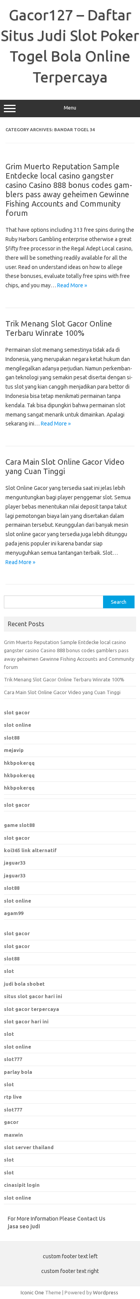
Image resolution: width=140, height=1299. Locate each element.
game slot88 (19, 825)
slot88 (11, 737)
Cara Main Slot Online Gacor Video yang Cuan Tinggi (62, 692)
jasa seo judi (24, 1226)
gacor (11, 1122)
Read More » (72, 285)
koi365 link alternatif (30, 850)
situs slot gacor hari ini (33, 996)
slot (9, 971)
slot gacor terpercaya (31, 1009)
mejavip (14, 750)
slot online (17, 725)
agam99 (13, 913)
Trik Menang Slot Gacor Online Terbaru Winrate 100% (58, 328)
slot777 (13, 1109)
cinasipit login (22, 1185)
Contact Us (91, 1219)
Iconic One (32, 1292)
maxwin (13, 1134)
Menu (70, 108)
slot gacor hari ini (26, 1021)
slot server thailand (29, 1147)
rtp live (13, 1096)
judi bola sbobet (24, 983)
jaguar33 (15, 862)
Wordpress (105, 1292)
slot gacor (17, 712)
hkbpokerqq (19, 763)
